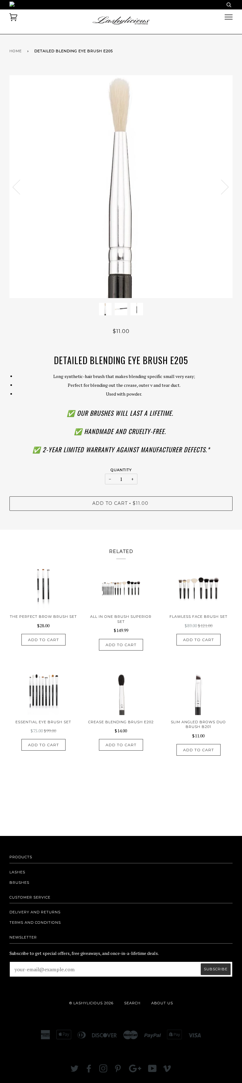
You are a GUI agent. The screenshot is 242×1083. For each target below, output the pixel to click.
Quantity (121, 470)
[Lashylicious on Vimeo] (167, 1070)
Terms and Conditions (35, 922)
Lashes (17, 872)
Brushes (19, 882)
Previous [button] (20, 187)
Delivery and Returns (34, 912)
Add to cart (43, 639)
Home (15, 51)
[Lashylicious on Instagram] (103, 1070)
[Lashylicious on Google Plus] (135, 1070)
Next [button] (221, 187)
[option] (121, 186)
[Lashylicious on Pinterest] (118, 1070)
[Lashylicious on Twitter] (75, 1070)
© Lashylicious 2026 (91, 1003)
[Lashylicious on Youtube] (152, 1070)
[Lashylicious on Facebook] (89, 1070)
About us (162, 1003)
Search (132, 1003)
